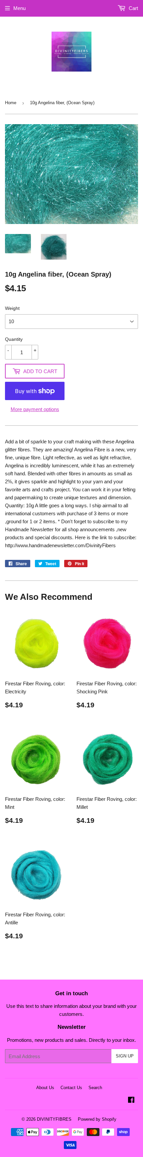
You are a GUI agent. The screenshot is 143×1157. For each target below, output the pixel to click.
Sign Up (125, 1055)
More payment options (35, 409)
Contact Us (71, 1087)
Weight (12, 308)
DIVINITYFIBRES (54, 1119)
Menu (19, 8)
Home (10, 102)
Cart (132, 8)
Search (95, 1087)
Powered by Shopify (97, 1119)
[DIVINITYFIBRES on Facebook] (131, 1100)
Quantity (14, 339)
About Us (45, 1087)
